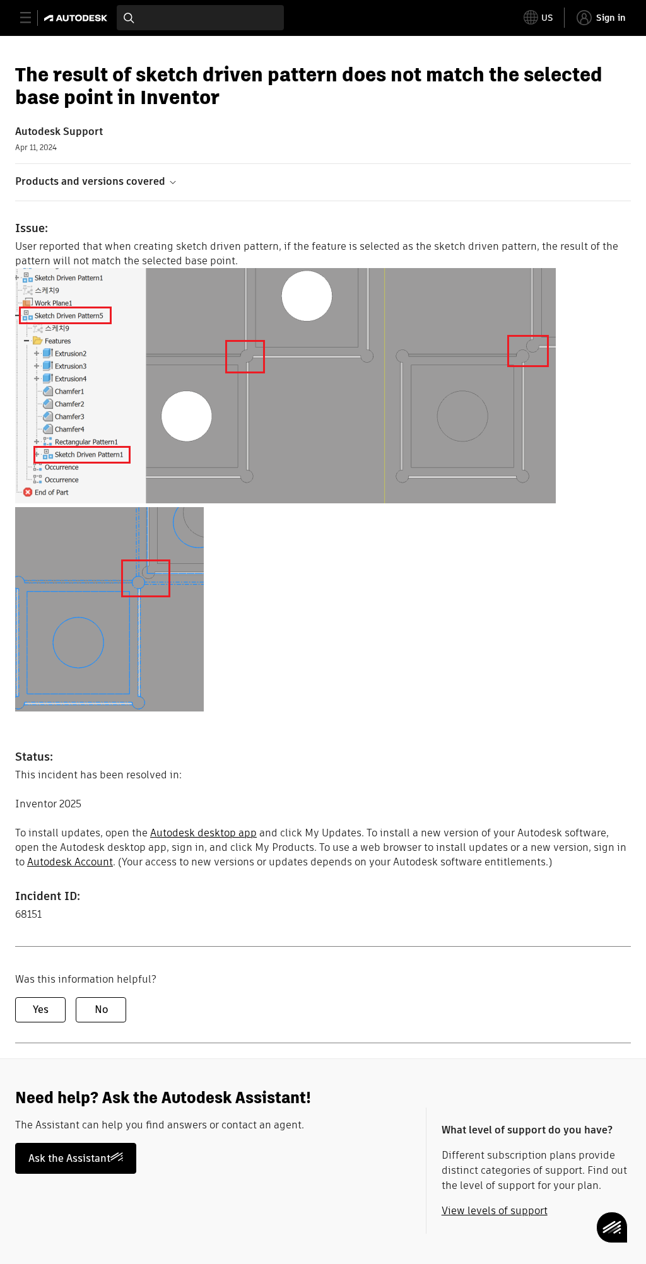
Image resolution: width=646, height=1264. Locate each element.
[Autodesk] (77, 18)
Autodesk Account (70, 862)
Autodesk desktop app (203, 833)
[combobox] (200, 17)
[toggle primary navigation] (32, 18)
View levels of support (495, 1210)
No (101, 1009)
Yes (41, 1009)
